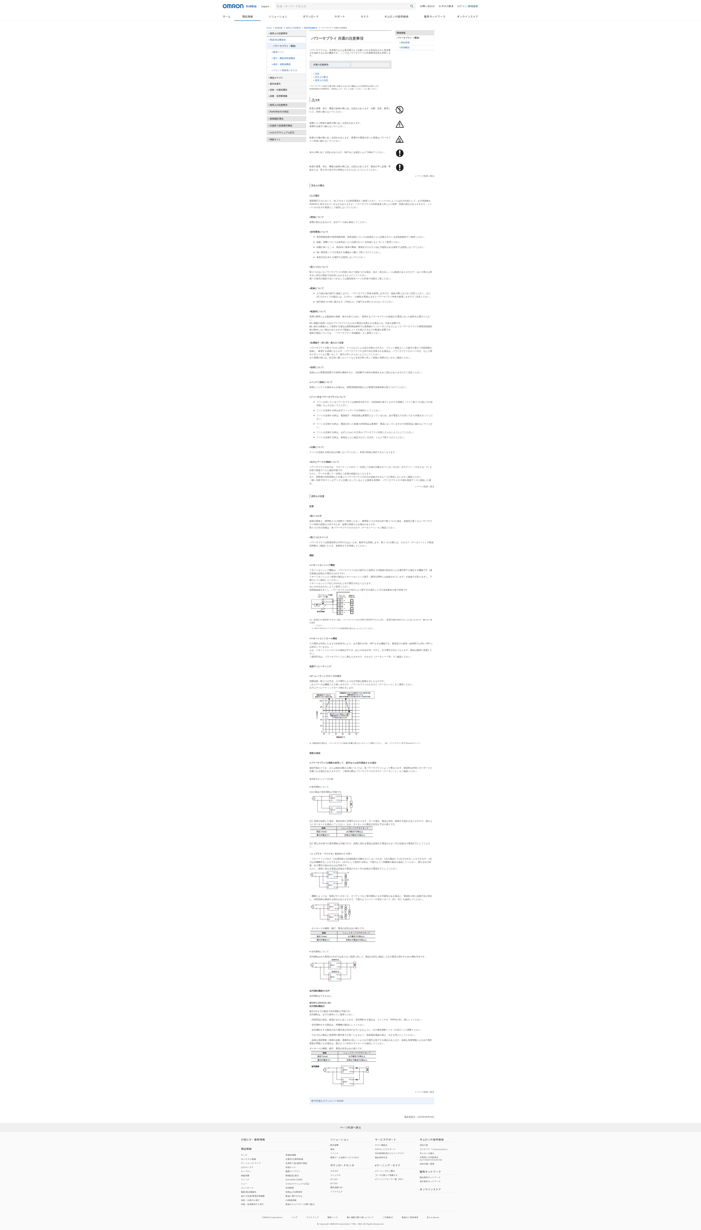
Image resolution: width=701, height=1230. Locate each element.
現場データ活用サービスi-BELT (344, 1157)
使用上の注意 (321, 80)
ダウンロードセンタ (342, 1165)
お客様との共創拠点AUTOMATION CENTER (431, 1158)
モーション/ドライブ (251, 1163)
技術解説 (405, 47)
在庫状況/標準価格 (294, 1159)
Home (269, 28)
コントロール (247, 1187)
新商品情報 (291, 1154)
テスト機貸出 (381, 1144)
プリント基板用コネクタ (285, 70)
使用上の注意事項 (293, 28)
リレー (244, 1183)
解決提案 (334, 1144)
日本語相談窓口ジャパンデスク (389, 1153)
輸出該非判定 (381, 1157)
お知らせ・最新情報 (253, 1139)
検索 (411, 6)
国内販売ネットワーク (430, 1177)
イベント (334, 1153)
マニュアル (335, 1175)
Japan (265, 6)
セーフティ (246, 1171)
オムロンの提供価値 (396, 16)
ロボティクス (247, 1167)
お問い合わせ (427, 6)
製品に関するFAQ (294, 1195)
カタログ (334, 1170)
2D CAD (334, 1179)
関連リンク (332, 1217)
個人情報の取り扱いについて (360, 1217)
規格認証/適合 (277, 118)
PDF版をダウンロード (325, 1101)
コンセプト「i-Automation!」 (434, 1149)
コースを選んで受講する (386, 1175)
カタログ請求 (446, 6)
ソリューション (278, 16)
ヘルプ (294, 1217)
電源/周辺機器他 (310, 28)
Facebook (434, 1217)
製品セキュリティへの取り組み (300, 1204)
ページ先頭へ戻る (425, 176)
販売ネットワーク (434, 16)
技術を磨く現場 (427, 1163)
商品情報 (247, 16)
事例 (332, 1149)
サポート (339, 16)
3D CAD (334, 1183)
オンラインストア (467, 16)
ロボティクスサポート (385, 1149)
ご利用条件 (387, 1217)
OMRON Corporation (272, 1217)
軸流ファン (278, 52)
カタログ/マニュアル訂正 (282, 132)
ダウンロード (311, 16)
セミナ (365, 16)
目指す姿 (424, 1144)
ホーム (227, 16)
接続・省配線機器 (282, 64)
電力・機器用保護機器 (284, 58)
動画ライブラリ (293, 1171)
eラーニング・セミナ (388, 1165)
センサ (244, 1154)
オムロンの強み (427, 1153)
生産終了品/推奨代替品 (281, 125)
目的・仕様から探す (250, 1200)
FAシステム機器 (248, 1159)
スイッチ (245, 1179)
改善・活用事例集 (278, 96)
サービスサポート (385, 1139)
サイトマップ (312, 1217)
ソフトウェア (336, 1191)
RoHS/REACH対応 (279, 111)
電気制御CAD (336, 1187)
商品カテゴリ (276, 77)
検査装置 (245, 1175)
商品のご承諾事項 (410, 1217)
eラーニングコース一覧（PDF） (390, 1179)
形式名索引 (275, 84)
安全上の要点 (321, 77)
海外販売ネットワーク (430, 1181)
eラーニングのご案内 (385, 1170)
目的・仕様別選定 (278, 90)
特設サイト (275, 139)
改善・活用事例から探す (252, 1204)
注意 (317, 73)
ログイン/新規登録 (467, 6)
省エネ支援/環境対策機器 (253, 1195)
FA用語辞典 (291, 1200)
